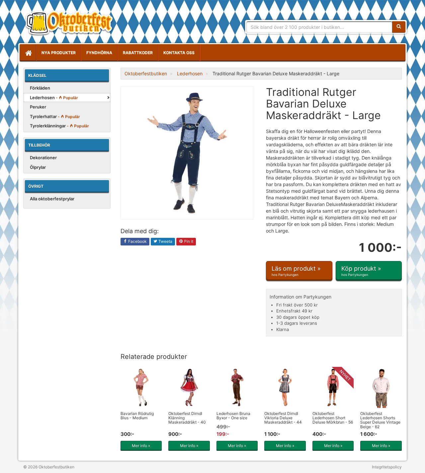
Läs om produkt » (296, 271)
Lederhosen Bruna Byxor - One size (233, 415)
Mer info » (141, 445)
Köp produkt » (361, 271)
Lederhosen (54, 97)
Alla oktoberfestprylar (52, 198)
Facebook (137, 241)
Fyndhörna (99, 52)
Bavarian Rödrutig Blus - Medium (137, 415)
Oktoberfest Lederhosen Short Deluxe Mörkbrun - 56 (332, 418)
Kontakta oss (179, 52)
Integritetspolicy (387, 466)
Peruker (38, 106)
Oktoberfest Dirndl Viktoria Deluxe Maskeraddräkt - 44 (283, 418)
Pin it (188, 241)
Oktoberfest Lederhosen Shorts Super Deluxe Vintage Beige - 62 (380, 420)
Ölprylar (38, 167)
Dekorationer (43, 157)
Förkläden (40, 88)
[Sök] (398, 27)
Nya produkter (59, 52)
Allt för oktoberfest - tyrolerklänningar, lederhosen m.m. (71, 23)
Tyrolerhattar (55, 116)
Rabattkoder (138, 52)
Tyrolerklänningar (59, 125)
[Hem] (28, 52)
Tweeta (164, 241)
